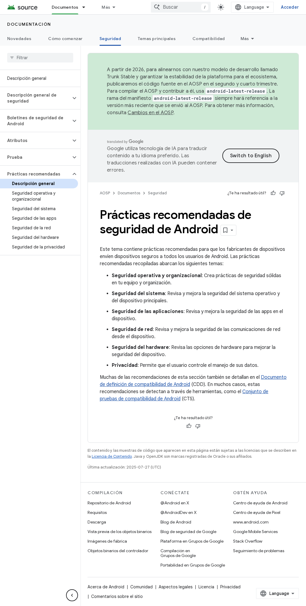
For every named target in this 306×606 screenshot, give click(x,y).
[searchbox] (40, 57)
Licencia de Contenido (112, 456)
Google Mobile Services (255, 531)
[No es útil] (282, 193)
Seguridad (110, 38)
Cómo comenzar (65, 38)
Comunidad (141, 586)
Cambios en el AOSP (150, 113)
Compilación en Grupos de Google (178, 553)
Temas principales (157, 38)
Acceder (290, 7)
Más (106, 7)
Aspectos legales (175, 586)
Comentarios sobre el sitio (117, 596)
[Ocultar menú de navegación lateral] (72, 595)
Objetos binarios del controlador (118, 550)
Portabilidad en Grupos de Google (192, 565)
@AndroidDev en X (178, 512)
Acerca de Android (106, 586)
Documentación (29, 24)
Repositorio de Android (109, 503)
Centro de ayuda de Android (260, 503)
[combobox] (181, 7)
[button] (35, 98)
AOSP (105, 193)
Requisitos (97, 512)
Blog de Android (175, 522)
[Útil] (273, 193)
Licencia (206, 586)
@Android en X (174, 503)
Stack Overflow (247, 541)
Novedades (19, 38)
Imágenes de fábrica (107, 541)
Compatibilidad (208, 38)
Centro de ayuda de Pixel (256, 512)
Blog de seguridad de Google (188, 531)
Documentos (65, 7)
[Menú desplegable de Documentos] (86, 7)
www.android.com (251, 522)
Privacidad (230, 586)
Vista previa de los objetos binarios (120, 531)
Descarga (97, 522)
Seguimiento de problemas (258, 550)
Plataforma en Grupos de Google (192, 541)
